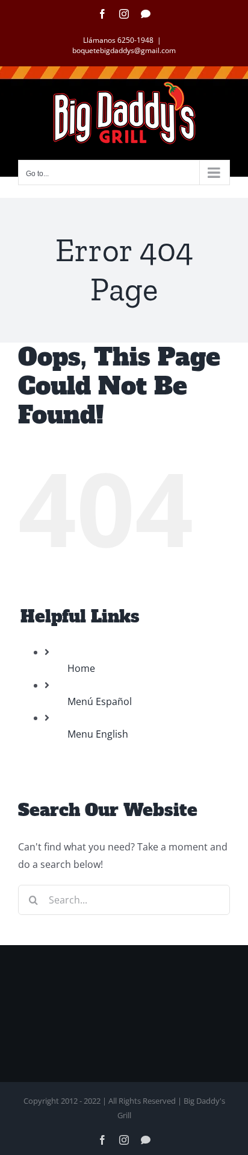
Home (81, 668)
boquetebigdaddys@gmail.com (124, 50)
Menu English (97, 734)
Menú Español (99, 701)
